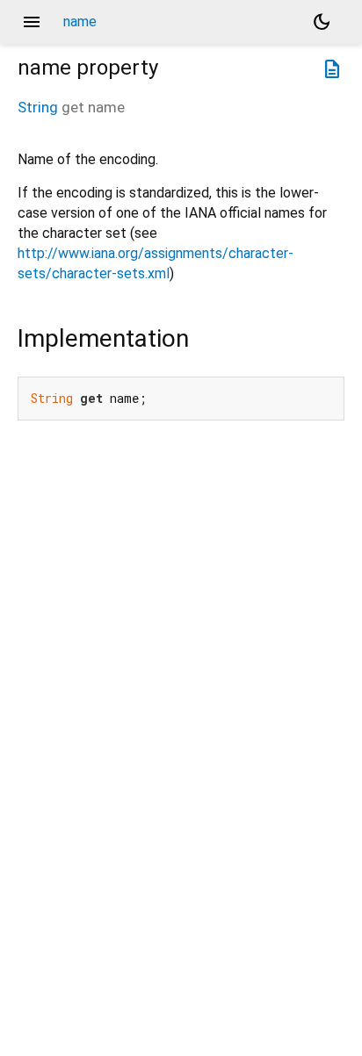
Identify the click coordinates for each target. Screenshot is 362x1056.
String (38, 107)
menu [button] (31, 21)
